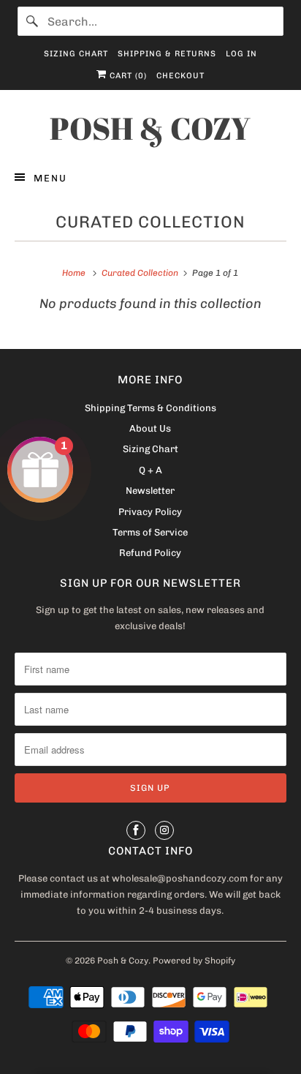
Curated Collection (150, 222)
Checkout (180, 75)
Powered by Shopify (194, 960)
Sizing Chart (76, 54)
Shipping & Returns (167, 54)
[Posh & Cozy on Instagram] (164, 830)
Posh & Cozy (122, 960)
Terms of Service (150, 532)
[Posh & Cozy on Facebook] (135, 830)
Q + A (150, 470)
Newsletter (150, 490)
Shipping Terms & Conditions (150, 407)
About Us (150, 428)
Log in (241, 54)
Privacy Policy (150, 511)
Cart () (127, 75)
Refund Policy (150, 552)
